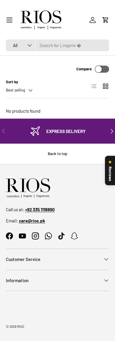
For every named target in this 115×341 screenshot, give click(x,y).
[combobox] (57, 45)
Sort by (12, 81)
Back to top (57, 153)
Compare (84, 68)
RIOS (20, 326)
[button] (105, 20)
